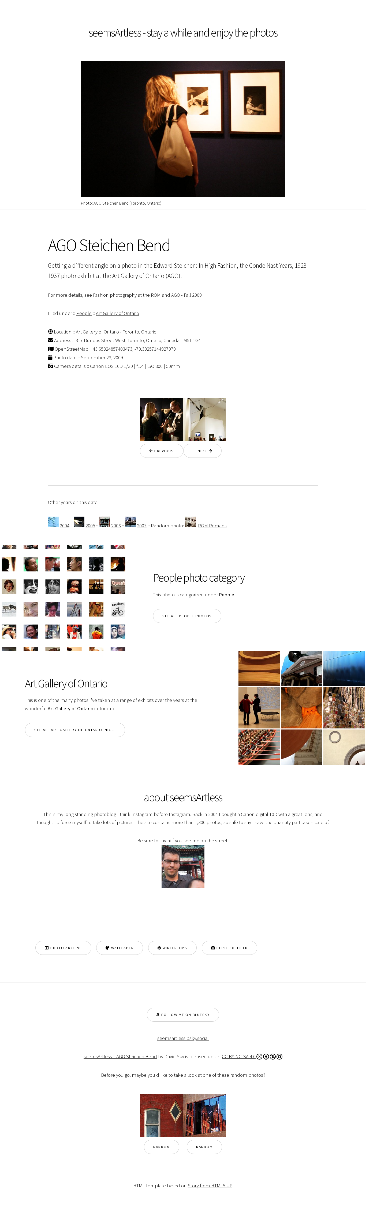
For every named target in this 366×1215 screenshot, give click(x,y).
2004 (64, 526)
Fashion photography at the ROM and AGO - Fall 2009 (147, 295)
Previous (163, 450)
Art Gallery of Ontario (117, 313)
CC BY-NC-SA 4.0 (239, 1056)
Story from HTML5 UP (210, 1186)
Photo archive (65, 947)
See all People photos (187, 616)
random (161, 1146)
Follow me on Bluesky (185, 1014)
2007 (142, 526)
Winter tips (174, 947)
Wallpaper (122, 947)
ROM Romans (212, 526)
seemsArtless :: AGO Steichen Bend (120, 1056)
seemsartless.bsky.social (183, 1038)
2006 (116, 526)
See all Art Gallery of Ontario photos (77, 729)
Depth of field (231, 947)
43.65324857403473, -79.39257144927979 (134, 349)
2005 (90, 526)
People (84, 313)
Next (201, 450)
